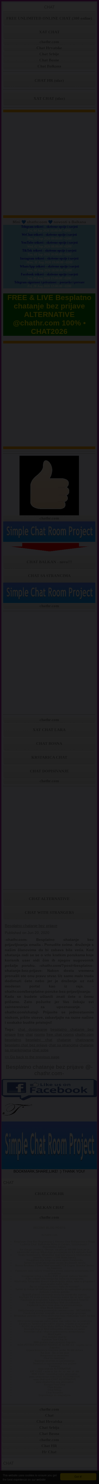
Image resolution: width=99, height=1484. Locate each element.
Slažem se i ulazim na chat (49, 817)
